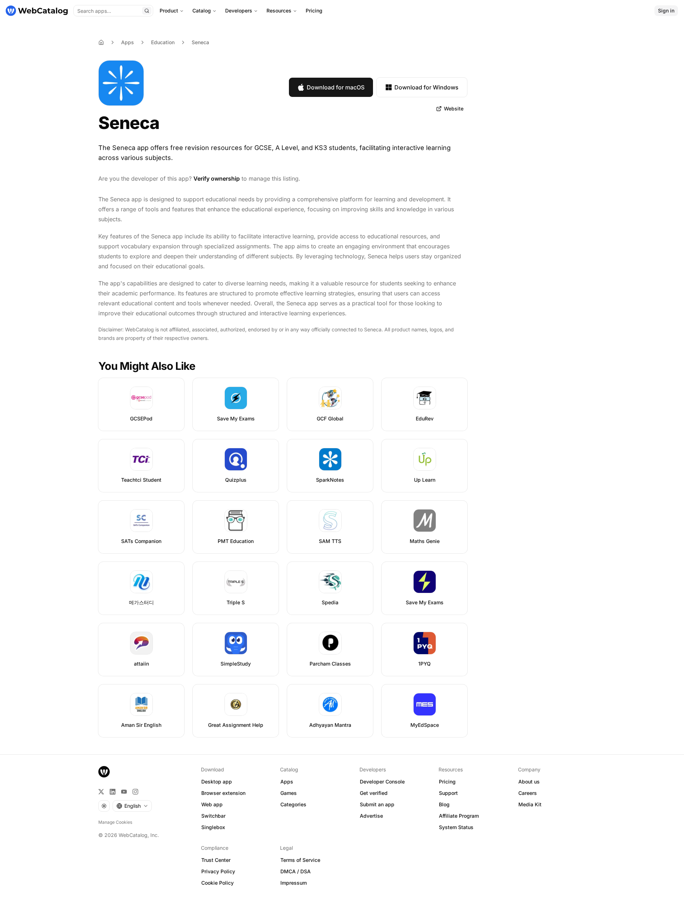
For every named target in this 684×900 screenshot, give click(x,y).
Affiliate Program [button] (459, 816)
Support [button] (448, 793)
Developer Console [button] (382, 782)
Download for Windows (426, 87)
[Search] (147, 10)
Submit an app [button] (377, 804)
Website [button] (453, 108)
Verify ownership (216, 178)
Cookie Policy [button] (217, 883)
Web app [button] (212, 804)
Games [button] (288, 793)
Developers (238, 10)
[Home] (37, 10)
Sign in (666, 10)
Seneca (200, 42)
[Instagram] (135, 792)
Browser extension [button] (223, 793)
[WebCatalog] (104, 771)
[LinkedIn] (112, 792)
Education (163, 42)
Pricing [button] (447, 782)
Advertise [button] (371, 816)
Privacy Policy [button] (218, 871)
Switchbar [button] (213, 816)
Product (169, 10)
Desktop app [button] (216, 782)
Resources (278, 10)
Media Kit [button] (530, 804)
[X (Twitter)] (101, 792)
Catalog (201, 10)
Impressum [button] (293, 883)
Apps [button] (286, 782)
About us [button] (529, 782)
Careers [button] (527, 793)
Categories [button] (293, 804)
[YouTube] (124, 792)
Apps (127, 42)
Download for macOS (335, 87)
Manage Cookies (115, 822)
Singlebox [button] (213, 827)
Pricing (314, 10)
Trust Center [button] (215, 860)
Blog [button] (444, 804)
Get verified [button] (374, 793)
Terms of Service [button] (300, 860)
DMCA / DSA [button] (295, 871)
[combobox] (132, 806)
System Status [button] (456, 827)
